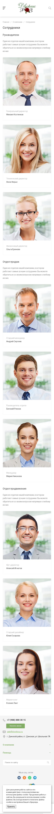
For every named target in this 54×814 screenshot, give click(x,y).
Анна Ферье (11, 182)
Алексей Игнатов (14, 568)
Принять (11, 807)
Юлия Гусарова (13, 636)
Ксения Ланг (12, 703)
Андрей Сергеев (13, 341)
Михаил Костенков (14, 114)
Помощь (7, 753)
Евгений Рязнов (13, 409)
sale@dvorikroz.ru (15, 732)
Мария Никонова (14, 476)
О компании (8, 745)
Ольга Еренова (13, 249)
